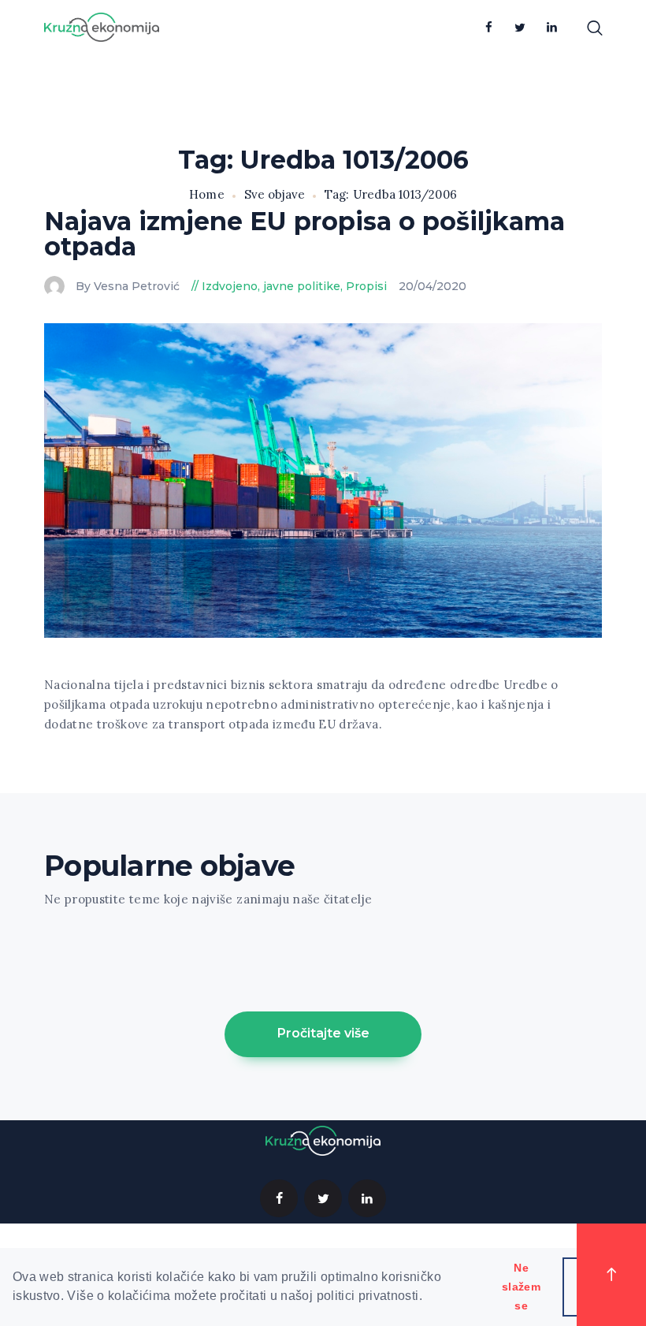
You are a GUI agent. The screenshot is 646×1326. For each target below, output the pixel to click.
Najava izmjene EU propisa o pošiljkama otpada (304, 234)
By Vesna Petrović (129, 286)
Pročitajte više (323, 1033)
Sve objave (274, 194)
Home (207, 195)
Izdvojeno (230, 286)
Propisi (366, 286)
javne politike (301, 286)
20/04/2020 (432, 286)
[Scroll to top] (611, 1275)
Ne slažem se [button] (521, 1286)
